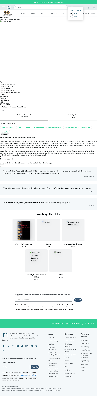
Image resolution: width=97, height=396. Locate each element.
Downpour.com (85, 127)
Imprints (32, 13)
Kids (63, 13)
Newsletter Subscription (52, 348)
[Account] (87, 7)
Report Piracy (85, 361)
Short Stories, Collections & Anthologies (39, 163)
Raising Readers (70, 373)
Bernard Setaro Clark (13, 92)
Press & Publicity (53, 376)
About (23, 13)
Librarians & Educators (68, 345)
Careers (67, 360)
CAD (75, 16)
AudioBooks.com (39, 127)
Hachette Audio (5, 100)
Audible (11, 127)
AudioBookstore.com (71, 127)
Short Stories (19, 163)
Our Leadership (53, 341)
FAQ (66, 367)
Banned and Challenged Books (54, 354)
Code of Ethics (85, 350)
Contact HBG (69, 363)
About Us (51, 337)
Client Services (69, 341)
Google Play (5, 132)
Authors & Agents (70, 337)
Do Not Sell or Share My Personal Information (87, 355)
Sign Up (78, 300)
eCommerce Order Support (70, 350)
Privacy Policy (85, 343)
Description (4, 134)
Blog (41, 13)
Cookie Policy (85, 347)
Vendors (67, 370)
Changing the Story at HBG (54, 359)
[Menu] (3, 7)
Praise (2, 165)
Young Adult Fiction (6, 163)
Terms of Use (85, 340)
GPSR (82, 370)
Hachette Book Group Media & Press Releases (53, 371)
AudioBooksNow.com (54, 127)
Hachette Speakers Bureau (71, 356)
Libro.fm (27, 127)
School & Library (89, 13)
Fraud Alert (84, 364)
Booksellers (68, 376)
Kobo (19, 127)
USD (75, 13)
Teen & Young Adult (6, 159)
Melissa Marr (11, 84)
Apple (3, 127)
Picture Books (52, 13)
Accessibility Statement (52, 364)
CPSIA (83, 367)
